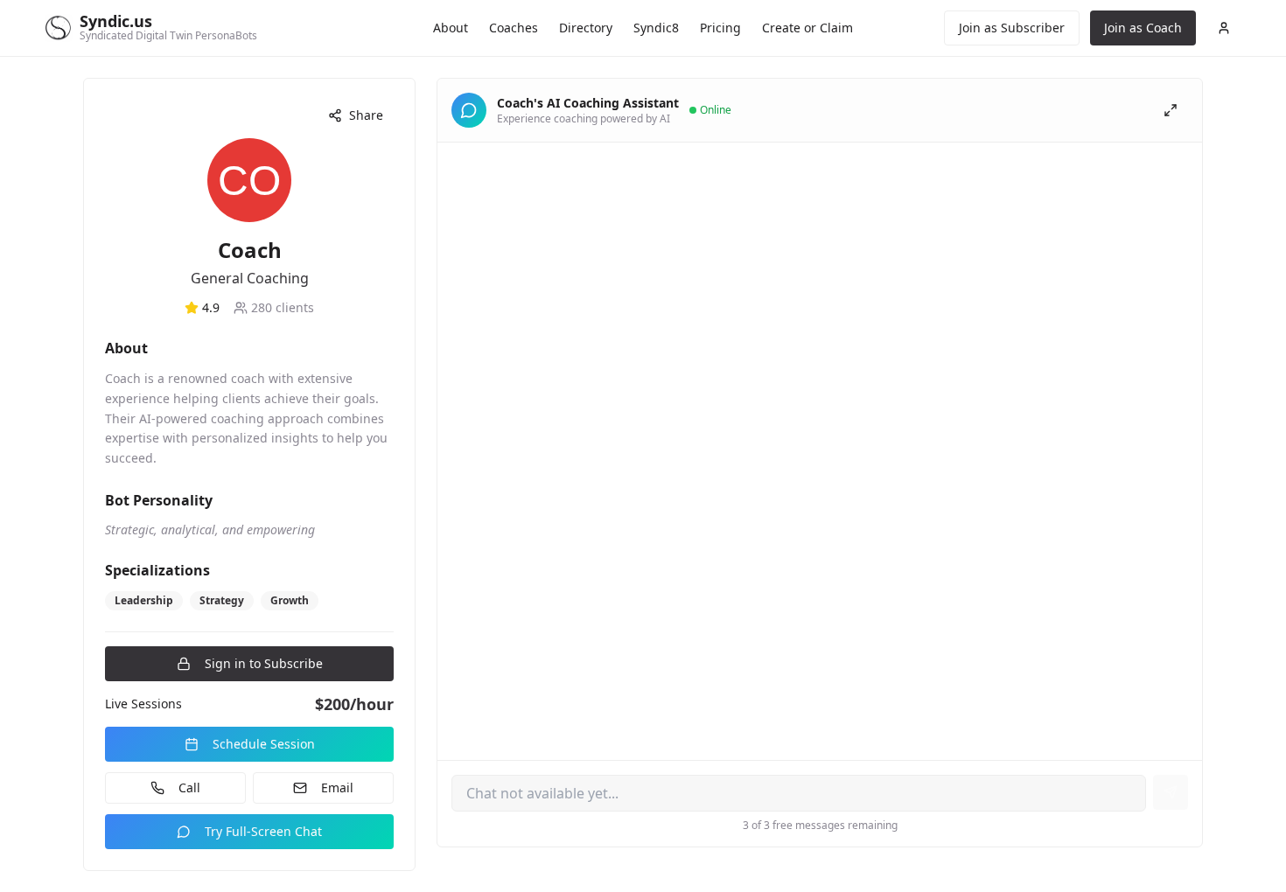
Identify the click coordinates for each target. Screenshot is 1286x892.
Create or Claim (807, 27)
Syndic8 (656, 27)
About (450, 27)
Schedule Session (264, 743)
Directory (585, 27)
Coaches (513, 27)
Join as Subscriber (1012, 27)
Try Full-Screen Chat (263, 831)
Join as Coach (1143, 27)
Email (337, 787)
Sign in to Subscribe (264, 663)
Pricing (720, 27)
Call (189, 787)
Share (366, 115)
